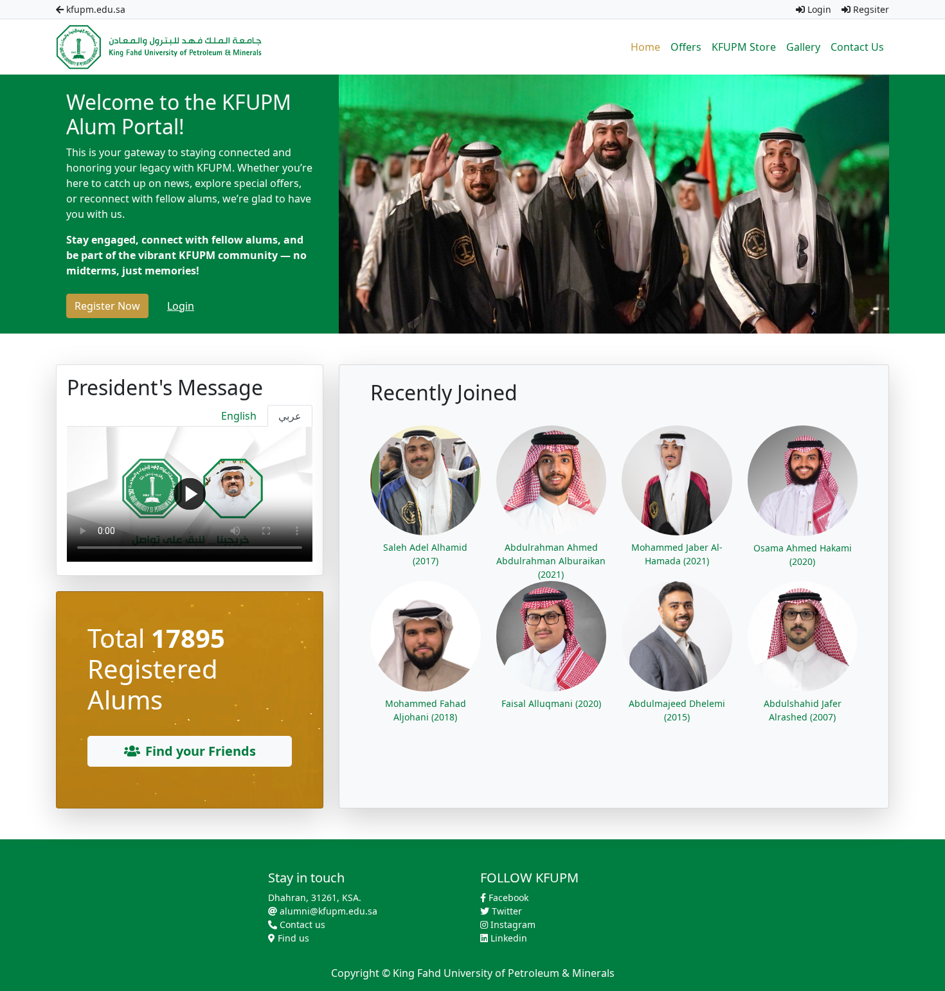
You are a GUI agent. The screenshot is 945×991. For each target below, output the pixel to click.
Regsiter (870, 9)
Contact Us (857, 47)
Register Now (107, 306)
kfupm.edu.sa (94, 9)
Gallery (803, 47)
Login (818, 9)
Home (645, 47)
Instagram (512, 924)
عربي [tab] (290, 416)
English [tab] (238, 416)
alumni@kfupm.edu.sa (327, 911)
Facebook (507, 897)
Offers (685, 47)
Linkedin (507, 938)
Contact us (301, 924)
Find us (292, 938)
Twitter (505, 911)
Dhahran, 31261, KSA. (314, 897)
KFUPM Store (744, 47)
